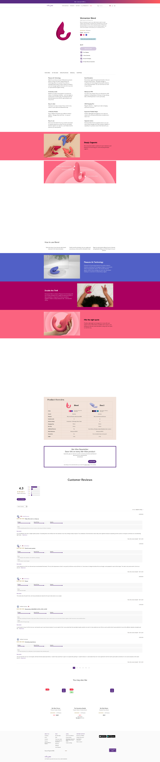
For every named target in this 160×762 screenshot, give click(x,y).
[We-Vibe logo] (50, 5)
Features (47, 72)
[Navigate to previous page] (71, 668)
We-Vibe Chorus (56, 708)
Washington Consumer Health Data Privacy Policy (70, 740)
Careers (46, 741)
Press (46, 737)
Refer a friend (79, 741)
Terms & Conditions (70, 735)
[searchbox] (21, 506)
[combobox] (137, 509)
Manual (72, 72)
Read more (24, 535)
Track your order (58, 739)
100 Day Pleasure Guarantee (58, 741)
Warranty (57, 743)
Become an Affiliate (80, 735)
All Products (84, 5)
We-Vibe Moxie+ (104, 708)
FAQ (56, 737)
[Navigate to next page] (89, 668)
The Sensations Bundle (80, 708)
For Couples (65, 5)
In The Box (55, 72)
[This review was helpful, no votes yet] (139, 539)
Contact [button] (46, 739)
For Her (72, 5)
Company (46, 735)
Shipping (79, 72)
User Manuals (58, 747)
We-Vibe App (57, 735)
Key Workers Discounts (79, 740)
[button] (112, 750)
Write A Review (21, 499)
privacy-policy (87, 464)
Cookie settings (69, 742)
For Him (77, 5)
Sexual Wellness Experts (48, 743)
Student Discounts (80, 737)
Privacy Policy (68, 737)
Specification (64, 72)
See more (19, 531)
